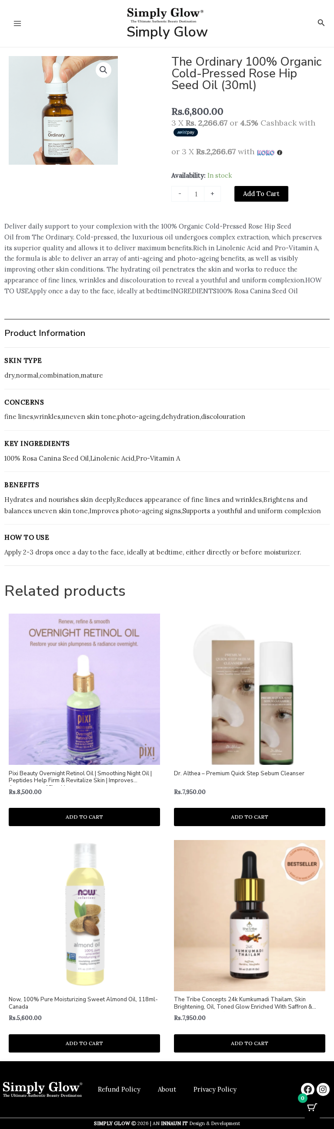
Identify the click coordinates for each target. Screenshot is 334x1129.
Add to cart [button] (84, 817)
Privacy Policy (215, 1089)
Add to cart (261, 193)
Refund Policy (119, 1089)
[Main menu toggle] (17, 23)
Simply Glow (167, 32)
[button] (321, 23)
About (167, 1089)
